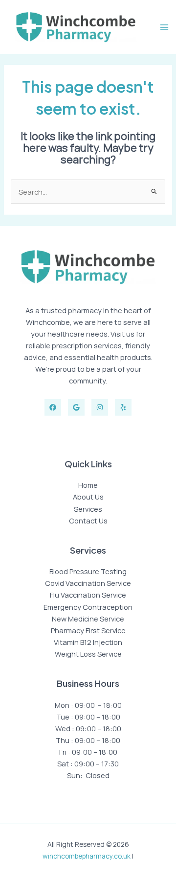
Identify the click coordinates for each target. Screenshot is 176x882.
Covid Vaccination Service (88, 583)
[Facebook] (52, 407)
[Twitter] (76, 407)
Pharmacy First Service (88, 630)
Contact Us (88, 520)
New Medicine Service (88, 618)
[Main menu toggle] (164, 27)
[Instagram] (99, 407)
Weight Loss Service (88, 654)
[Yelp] (123, 407)
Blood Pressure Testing (88, 571)
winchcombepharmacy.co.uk (87, 856)
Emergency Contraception (88, 607)
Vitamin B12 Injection (88, 642)
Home (88, 485)
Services (88, 509)
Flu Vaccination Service (88, 595)
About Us (88, 496)
